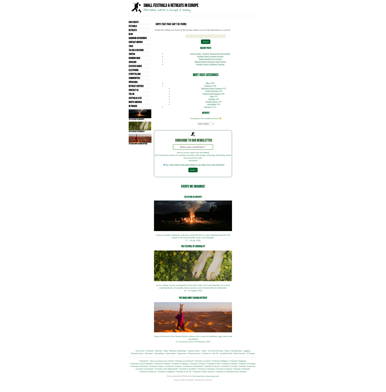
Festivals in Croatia (229, 366)
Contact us (134, 90)
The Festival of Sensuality (193, 246)
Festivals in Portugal (247, 363)
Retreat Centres (136, 86)
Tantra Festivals (211, 91)
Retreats (133, 30)
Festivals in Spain (156, 366)
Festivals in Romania (139, 366)
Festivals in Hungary (180, 363)
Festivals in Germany (206, 369)
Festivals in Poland (229, 363)
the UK (131, 94)
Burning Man (134, 58)
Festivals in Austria (202, 361)
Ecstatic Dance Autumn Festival (210, 56)
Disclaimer (144, 361)
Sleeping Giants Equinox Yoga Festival (210, 62)
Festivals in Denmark (144, 369)
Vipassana (133, 82)
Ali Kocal (209, 380)
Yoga (131, 46)
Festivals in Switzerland (193, 366)
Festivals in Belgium (220, 361)
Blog (131, 34)
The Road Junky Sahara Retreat (193, 298)
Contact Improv (136, 42)
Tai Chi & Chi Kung (136, 50)
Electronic (134, 70)
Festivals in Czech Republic (142, 363)
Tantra (132, 54)
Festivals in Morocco (148, 371)
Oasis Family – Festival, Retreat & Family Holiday (210, 54)
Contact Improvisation (212, 94)
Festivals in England (166, 371)
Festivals (133, 26)
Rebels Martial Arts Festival (210, 59)
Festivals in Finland (162, 363)
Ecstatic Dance (135, 66)
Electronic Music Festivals (211, 88)
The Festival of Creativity (193, 196)
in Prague (133, 106)
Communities (134, 78)
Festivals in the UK (183, 371)
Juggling (132, 62)
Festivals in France (197, 363)
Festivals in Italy (213, 363)
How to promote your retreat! (162, 361)
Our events (134, 22)
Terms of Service (211, 376)
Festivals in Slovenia (247, 366)
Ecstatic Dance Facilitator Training (210, 64)
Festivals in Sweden (173, 366)
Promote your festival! (184, 361)
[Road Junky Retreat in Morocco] (193, 317)
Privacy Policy (200, 376)
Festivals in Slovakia (241, 369)
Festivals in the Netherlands (166, 369)
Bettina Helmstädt (187, 380)
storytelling (211, 104)
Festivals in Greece (212, 366)
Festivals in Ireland (224, 369)
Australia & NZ (135, 98)
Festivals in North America (203, 371)
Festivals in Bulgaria (238, 361)
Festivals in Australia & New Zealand (231, 371)
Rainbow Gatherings (138, 38)
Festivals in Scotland (187, 369)
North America (135, 102)
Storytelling (135, 74)
